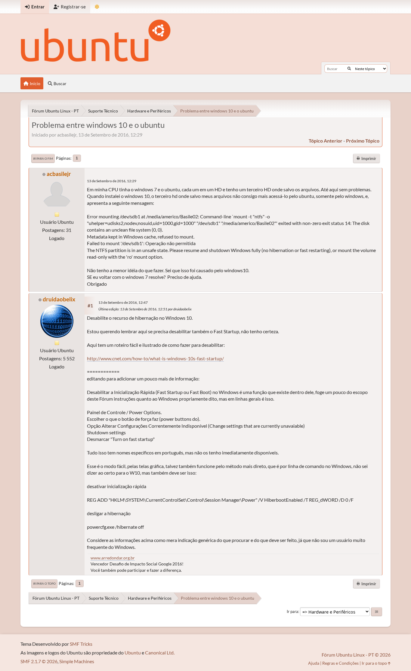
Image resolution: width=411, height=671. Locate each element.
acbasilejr (59, 173)
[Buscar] (349, 68)
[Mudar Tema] (97, 7)
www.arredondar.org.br (113, 557)
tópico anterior (325, 140)
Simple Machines (76, 661)
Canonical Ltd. (160, 652)
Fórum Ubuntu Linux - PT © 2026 (356, 654)
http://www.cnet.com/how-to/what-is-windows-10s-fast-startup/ (155, 358)
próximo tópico (362, 140)
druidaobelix (59, 299)
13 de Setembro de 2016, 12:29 (111, 181)
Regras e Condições (340, 663)
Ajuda (313, 663)
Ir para (292, 611)
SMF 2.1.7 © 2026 (38, 661)
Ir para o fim (43, 158)
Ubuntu (133, 652)
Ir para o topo (44, 583)
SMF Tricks (81, 644)
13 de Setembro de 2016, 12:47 (123, 302)
